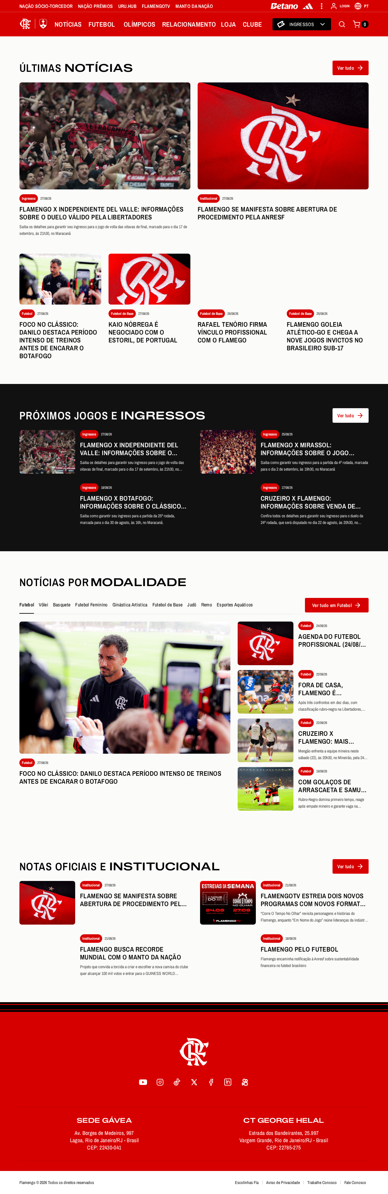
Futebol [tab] (26, 604)
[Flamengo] (34, 24)
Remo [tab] (206, 604)
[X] (194, 1082)
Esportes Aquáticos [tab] (235, 604)
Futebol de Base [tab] (167, 604)
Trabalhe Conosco (322, 1182)
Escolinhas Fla (247, 1182)
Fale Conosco (355, 1182)
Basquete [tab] (62, 604)
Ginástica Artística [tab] (130, 604)
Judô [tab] (191, 604)
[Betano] (284, 6)
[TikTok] (177, 1082)
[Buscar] (342, 24)
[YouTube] (143, 1082)
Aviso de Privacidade (283, 1182)
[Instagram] (160, 1082)
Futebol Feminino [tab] (91, 604)
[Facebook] (211, 1082)
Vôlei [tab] (43, 604)
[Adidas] (308, 6)
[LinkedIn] (228, 1082)
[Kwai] (245, 1082)
